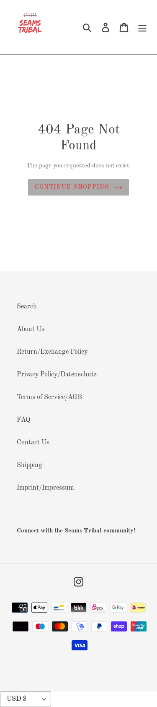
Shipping (29, 465)
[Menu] (142, 27)
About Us (30, 329)
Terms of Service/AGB (49, 397)
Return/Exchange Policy (52, 352)
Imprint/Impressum (45, 488)
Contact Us (33, 442)
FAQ (23, 420)
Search (27, 306)
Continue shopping (72, 187)
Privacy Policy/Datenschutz (57, 374)
